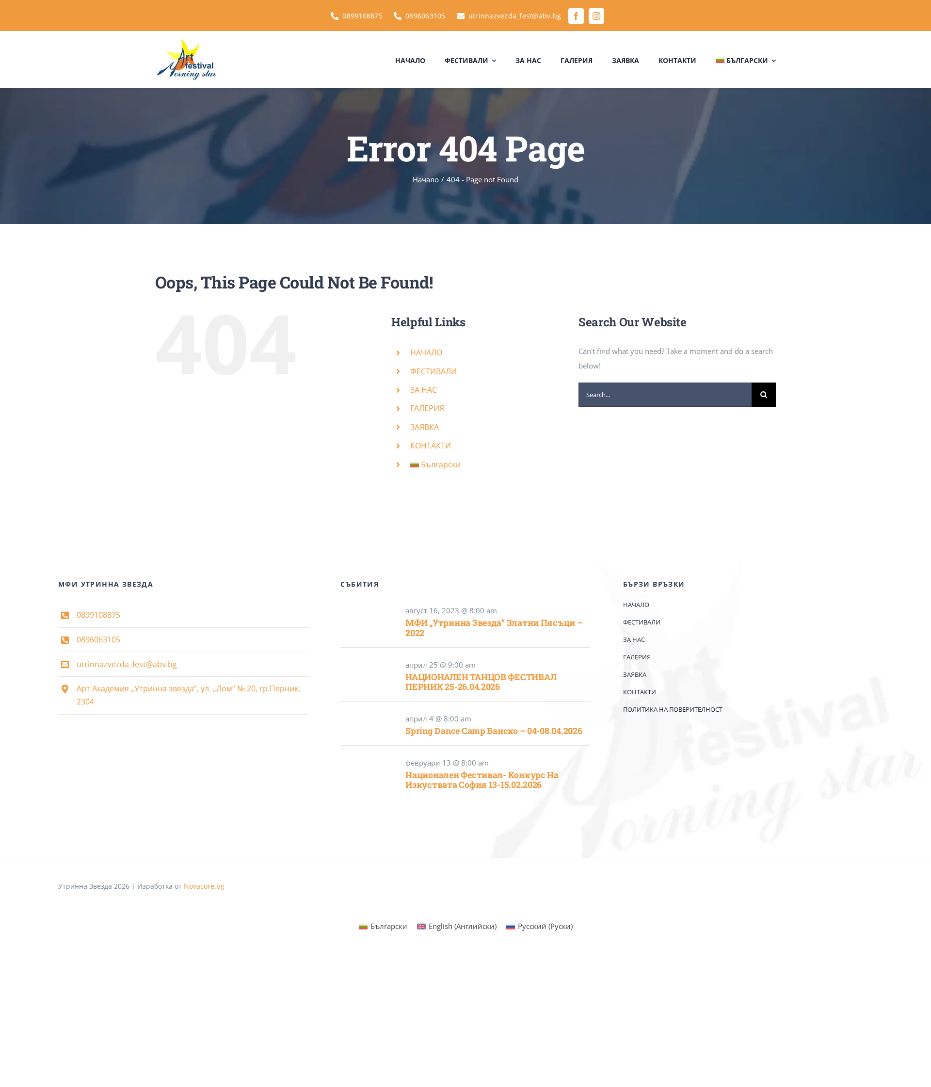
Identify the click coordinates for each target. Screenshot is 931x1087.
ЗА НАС (423, 389)
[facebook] (576, 16)
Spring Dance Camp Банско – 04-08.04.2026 (493, 730)
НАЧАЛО (426, 352)
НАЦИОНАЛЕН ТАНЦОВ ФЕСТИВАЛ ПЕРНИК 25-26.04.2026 (480, 682)
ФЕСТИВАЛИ (433, 371)
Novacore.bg (204, 886)
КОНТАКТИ (430, 445)
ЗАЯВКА (424, 427)
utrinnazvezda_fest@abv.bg (127, 664)
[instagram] (596, 16)
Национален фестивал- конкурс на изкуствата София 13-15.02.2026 (482, 780)
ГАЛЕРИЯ (427, 408)
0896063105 (98, 639)
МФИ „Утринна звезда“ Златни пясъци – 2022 (493, 628)
